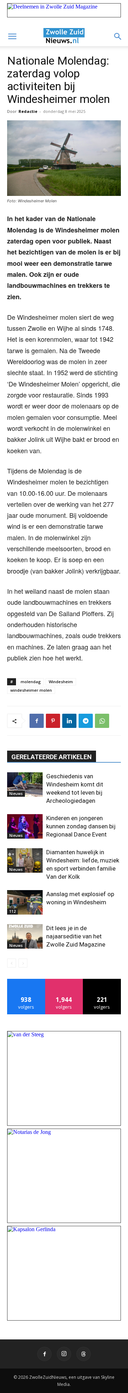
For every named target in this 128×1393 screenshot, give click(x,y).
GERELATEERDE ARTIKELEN (51, 757)
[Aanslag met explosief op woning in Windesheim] (25, 902)
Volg (64, 981)
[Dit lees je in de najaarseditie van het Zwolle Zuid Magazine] (25, 936)
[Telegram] (86, 721)
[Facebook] (37, 721)
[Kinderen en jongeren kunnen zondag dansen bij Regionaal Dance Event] (25, 826)
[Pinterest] (53, 721)
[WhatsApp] (102, 721)
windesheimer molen (31, 690)
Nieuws (16, 793)
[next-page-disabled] (22, 963)
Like (26, 981)
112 (12, 911)
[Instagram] (64, 1354)
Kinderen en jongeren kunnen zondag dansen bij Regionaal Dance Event (81, 826)
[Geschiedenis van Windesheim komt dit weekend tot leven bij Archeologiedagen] (25, 784)
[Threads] (83, 1354)
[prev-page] (11, 963)
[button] (12, 36)
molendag (31, 681)
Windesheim (61, 681)
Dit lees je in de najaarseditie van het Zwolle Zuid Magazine (75, 936)
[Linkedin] (69, 721)
